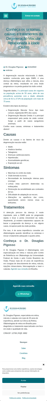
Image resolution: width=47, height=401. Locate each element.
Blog (23, 358)
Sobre (23, 348)
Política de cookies (15, 398)
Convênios (23, 353)
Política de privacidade (29, 398)
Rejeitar (23, 387)
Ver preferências (23, 393)
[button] (43, 364)
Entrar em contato (32, 16)
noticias (9, 70)
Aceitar (23, 380)
